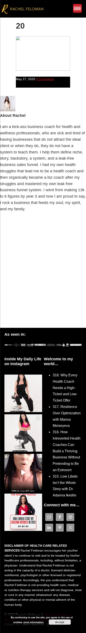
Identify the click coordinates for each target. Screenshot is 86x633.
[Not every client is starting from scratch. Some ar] (23, 472)
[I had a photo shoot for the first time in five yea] (23, 433)
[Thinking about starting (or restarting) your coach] (23, 512)
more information (33, 622)
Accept (59, 622)
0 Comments (45, 79)
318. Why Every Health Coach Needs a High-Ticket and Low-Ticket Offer (65, 387)
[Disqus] (43, 271)
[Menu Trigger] (77, 8)
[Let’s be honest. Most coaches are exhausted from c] (23, 393)
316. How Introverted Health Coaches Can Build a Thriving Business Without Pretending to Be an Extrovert (66, 451)
